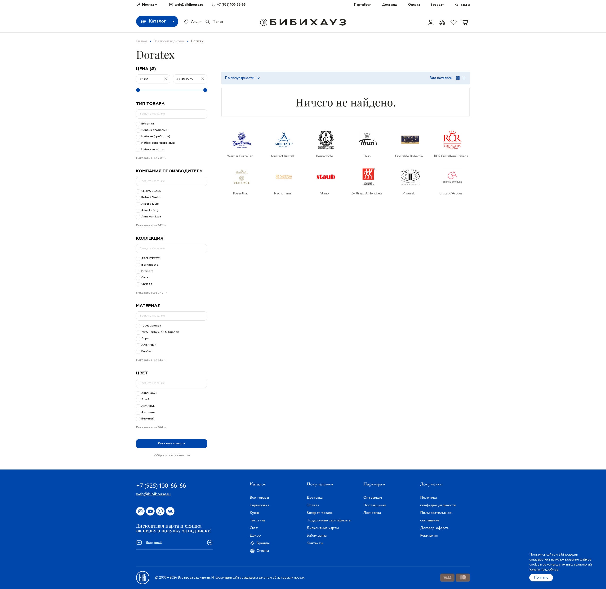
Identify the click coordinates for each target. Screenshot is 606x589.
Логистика (372, 512)
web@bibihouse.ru (189, 4)
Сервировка (259, 505)
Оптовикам (372, 497)
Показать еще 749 (150, 292)
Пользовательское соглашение (436, 516)
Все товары (259, 497)
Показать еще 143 (149, 360)
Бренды (263, 543)
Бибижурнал (317, 535)
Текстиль (257, 520)
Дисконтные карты (323, 528)
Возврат (437, 4)
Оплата (414, 4)
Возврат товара (320, 512)
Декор (255, 535)
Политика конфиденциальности (438, 501)
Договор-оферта (434, 528)
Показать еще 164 (149, 427)
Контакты (462, 4)
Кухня (254, 512)
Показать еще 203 (150, 158)
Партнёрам (362, 4)
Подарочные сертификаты (329, 520)
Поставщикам (374, 505)
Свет (254, 528)
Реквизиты (429, 535)
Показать (171, 443)
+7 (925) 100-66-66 (231, 4)
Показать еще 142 (149, 225)
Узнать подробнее (543, 569)
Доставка (389, 4)
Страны (263, 550)
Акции (196, 21)
